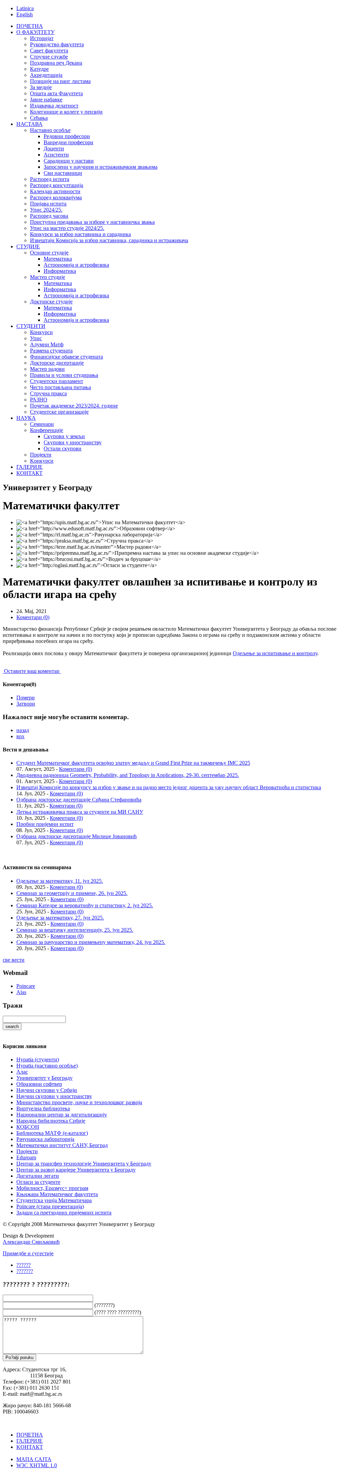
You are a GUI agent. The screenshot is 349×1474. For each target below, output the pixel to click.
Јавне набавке (46, 99)
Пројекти (40, 455)
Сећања (39, 118)
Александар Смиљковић (31, 1242)
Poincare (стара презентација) (50, 1206)
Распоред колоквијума (56, 197)
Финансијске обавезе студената (66, 357)
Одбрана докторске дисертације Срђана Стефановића (78, 799)
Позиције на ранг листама (60, 81)
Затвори (25, 704)
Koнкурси (42, 461)
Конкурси (41, 332)
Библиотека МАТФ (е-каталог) (52, 1133)
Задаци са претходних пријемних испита (63, 1212)
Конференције (46, 430)
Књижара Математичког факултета (57, 1194)
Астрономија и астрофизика (76, 265)
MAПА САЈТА (33, 1459)
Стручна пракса (48, 393)
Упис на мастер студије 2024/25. (67, 228)
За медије (41, 87)
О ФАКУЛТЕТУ (35, 32)
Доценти (54, 148)
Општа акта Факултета (56, 93)
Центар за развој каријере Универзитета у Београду (76, 1170)
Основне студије (49, 252)
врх (20, 736)
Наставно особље (50, 130)
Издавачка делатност (54, 106)
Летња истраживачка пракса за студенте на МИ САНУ (79, 812)
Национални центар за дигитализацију (61, 1114)
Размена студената (51, 350)
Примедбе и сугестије (28, 1253)
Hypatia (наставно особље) (47, 1066)
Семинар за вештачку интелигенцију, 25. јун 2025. (74, 930)
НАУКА (26, 418)
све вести (14, 960)
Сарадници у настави (69, 161)
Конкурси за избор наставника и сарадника (80, 234)
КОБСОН (27, 1127)
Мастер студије (47, 277)
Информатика (60, 271)
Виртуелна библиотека (43, 1108)
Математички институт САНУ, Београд (62, 1145)
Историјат (42, 38)
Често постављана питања (60, 387)
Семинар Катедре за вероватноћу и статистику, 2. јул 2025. (84, 905)
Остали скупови (62, 448)
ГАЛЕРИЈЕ (29, 467)
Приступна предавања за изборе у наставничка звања (92, 222)
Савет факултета (49, 50)
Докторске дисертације (57, 363)
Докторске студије (51, 301)
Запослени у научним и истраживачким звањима (100, 167)
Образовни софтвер (39, 1084)
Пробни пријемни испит (45, 824)
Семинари (42, 424)
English (24, 14)
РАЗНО (38, 399)
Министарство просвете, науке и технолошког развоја (79, 1102)
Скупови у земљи (64, 436)
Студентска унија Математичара (54, 1200)
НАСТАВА (29, 124)
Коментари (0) (32, 617)
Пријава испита (48, 203)
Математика (58, 259)
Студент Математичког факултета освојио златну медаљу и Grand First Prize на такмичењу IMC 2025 (133, 763)
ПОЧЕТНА (29, 26)
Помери (25, 697)
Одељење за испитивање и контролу (275, 653)
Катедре (39, 69)
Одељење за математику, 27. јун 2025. (60, 918)
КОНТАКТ (29, 473)
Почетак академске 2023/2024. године (74, 406)
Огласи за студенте (38, 1182)
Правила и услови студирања (64, 375)
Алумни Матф (46, 344)
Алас (22, 1072)
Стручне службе (49, 57)
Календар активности (55, 191)
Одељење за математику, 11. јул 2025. (59, 881)
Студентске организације (59, 412)
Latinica (25, 8)
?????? (23, 1265)
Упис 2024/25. (46, 210)
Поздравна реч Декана (56, 63)
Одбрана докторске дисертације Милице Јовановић (76, 836)
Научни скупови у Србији (46, 1090)
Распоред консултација (56, 185)
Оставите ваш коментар (32, 671)
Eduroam (26, 1157)
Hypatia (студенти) (37, 1059)
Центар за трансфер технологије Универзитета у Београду (83, 1163)
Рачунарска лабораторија (45, 1139)
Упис (36, 338)
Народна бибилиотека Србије (50, 1121)
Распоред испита (49, 179)
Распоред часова (49, 216)
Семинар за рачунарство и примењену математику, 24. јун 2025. (90, 942)
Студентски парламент (56, 381)
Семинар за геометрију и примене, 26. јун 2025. (71, 893)
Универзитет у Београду (44, 1078)
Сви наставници (63, 173)
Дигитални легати (37, 1176)
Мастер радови (47, 369)
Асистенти (56, 155)
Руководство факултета (57, 44)
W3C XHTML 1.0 (36, 1465)
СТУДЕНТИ (30, 326)
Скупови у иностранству (73, 442)
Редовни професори (67, 136)
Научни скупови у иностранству (54, 1096)
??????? (24, 1271)
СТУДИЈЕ (28, 246)
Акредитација (46, 75)
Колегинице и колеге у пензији (66, 112)
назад (22, 730)
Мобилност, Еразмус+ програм (52, 1188)
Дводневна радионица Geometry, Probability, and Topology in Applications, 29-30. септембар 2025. (127, 775)
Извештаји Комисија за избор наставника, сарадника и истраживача (109, 240)
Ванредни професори (68, 142)
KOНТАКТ (29, 1447)
